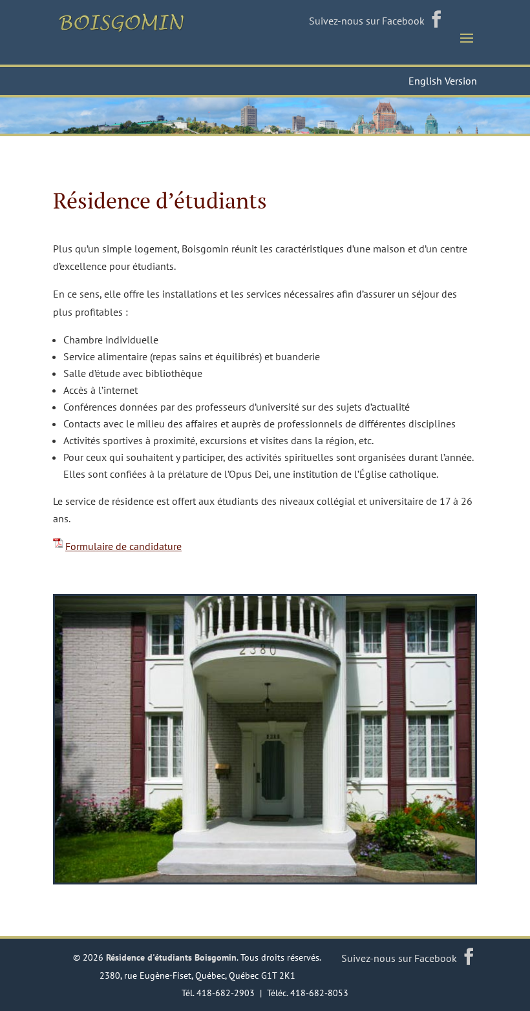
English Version (442, 80)
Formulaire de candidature (123, 546)
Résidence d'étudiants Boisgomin (171, 957)
